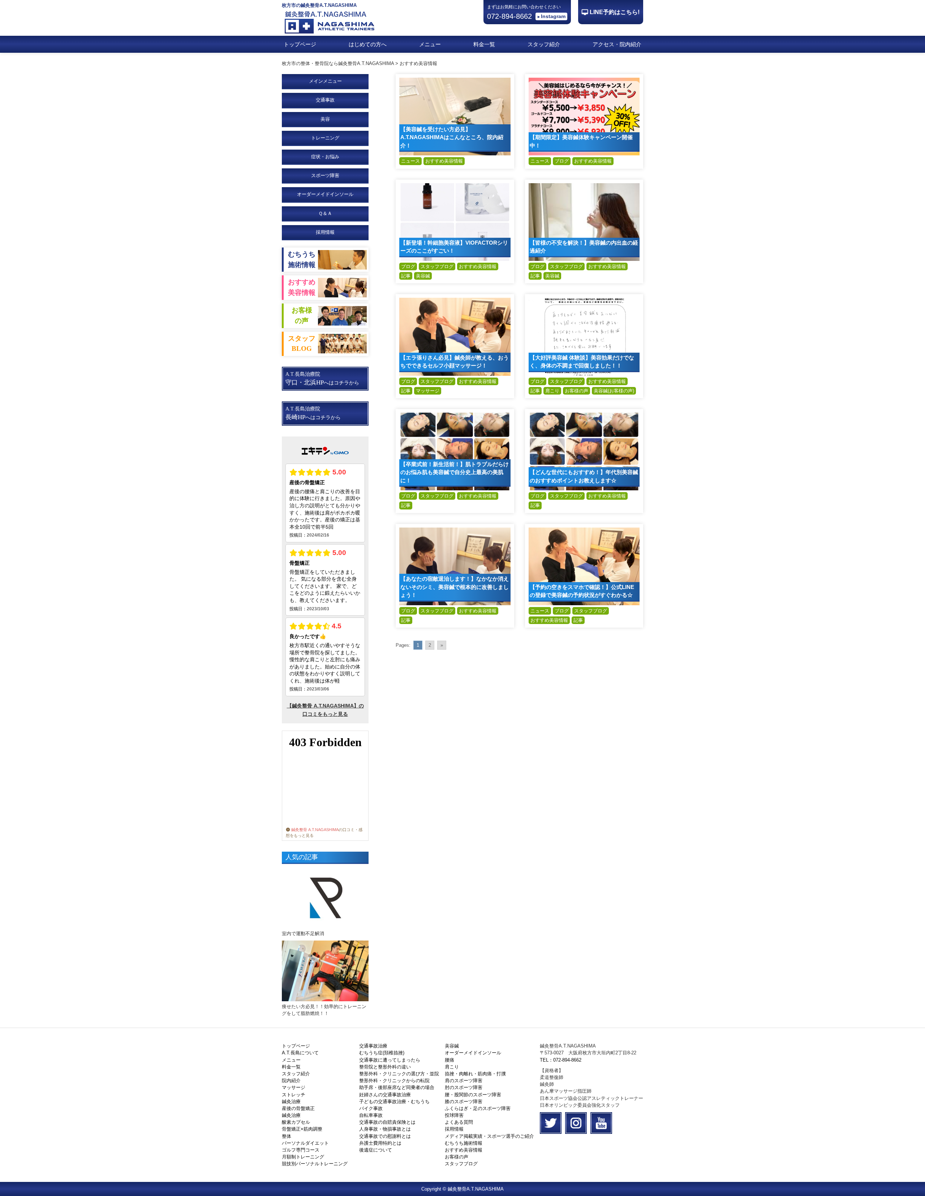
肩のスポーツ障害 (463, 1080)
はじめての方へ (368, 44)
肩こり (552, 390)
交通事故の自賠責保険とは (387, 1122)
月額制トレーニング (303, 1157)
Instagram (553, 16)
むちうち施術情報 (463, 1143)
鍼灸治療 (291, 1101)
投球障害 (454, 1115)
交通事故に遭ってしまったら (389, 1060)
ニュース (410, 161)
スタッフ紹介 (544, 44)
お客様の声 (576, 390)
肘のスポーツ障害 (463, 1087)
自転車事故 (371, 1115)
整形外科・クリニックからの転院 (394, 1080)
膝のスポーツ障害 (463, 1101)
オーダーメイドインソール (473, 1052)
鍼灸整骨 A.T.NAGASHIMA (315, 829)
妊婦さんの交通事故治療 (385, 1094)
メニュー (430, 44)
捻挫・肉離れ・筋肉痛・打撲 (475, 1073)
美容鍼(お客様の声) (614, 390)
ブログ (562, 161)
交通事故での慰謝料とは (385, 1136)
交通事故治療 (373, 1046)
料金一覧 (484, 44)
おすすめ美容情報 (444, 161)
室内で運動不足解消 (303, 933)
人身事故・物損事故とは (385, 1129)
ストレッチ (293, 1094)
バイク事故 (371, 1108)
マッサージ (427, 390)
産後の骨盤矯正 (298, 1108)
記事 (405, 276)
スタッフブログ (437, 266)
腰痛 (449, 1060)
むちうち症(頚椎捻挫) (381, 1052)
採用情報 (325, 232)
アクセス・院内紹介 (617, 44)
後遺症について (375, 1150)
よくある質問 (459, 1122)
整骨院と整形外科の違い (385, 1067)
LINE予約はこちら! (615, 12)
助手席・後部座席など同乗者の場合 (396, 1087)
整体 (286, 1136)
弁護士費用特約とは (380, 1143)
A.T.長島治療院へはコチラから (322, 378)
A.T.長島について (300, 1052)
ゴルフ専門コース (300, 1150)
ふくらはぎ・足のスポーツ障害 (478, 1108)
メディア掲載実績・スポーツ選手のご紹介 (489, 1136)
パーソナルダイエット (305, 1143)
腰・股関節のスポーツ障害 (473, 1094)
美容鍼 (423, 276)
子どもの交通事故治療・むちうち (394, 1101)
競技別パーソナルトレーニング (315, 1163)
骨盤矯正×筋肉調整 (302, 1129)
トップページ (300, 44)
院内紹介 (291, 1080)
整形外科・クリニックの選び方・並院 (399, 1073)
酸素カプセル (296, 1122)
